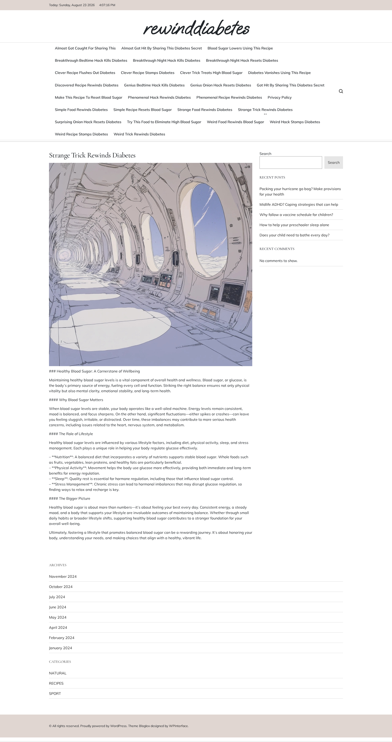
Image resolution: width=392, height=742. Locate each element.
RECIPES (56, 683)
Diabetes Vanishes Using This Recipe (279, 72)
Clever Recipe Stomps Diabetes (147, 72)
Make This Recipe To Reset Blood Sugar (88, 97)
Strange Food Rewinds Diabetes (204, 109)
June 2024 (57, 607)
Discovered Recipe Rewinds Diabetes (86, 85)
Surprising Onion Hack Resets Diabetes (88, 122)
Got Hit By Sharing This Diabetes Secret (290, 85)
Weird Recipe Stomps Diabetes (81, 134)
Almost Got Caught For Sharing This (85, 48)
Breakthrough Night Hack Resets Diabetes (242, 60)
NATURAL (57, 673)
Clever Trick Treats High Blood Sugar (211, 72)
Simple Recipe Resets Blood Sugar (142, 109)
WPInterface (178, 726)
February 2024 (61, 637)
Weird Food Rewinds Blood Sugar (235, 122)
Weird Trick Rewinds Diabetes (139, 134)
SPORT (55, 693)
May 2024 (57, 617)
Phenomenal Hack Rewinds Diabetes (159, 97)
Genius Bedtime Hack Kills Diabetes (154, 85)
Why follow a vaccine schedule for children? (296, 214)
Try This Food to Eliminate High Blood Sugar (164, 122)
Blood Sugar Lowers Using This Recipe (240, 48)
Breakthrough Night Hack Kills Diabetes (166, 60)
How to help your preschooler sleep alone (294, 225)
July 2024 (57, 597)
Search (265, 153)
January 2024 (60, 648)
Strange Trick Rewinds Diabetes (265, 109)
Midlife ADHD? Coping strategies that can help (299, 204)
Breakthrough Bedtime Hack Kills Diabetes (91, 60)
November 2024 (63, 576)
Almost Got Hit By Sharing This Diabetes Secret (161, 48)
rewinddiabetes (196, 27)
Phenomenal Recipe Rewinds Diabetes (229, 97)
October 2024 (61, 586)
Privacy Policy (280, 97)
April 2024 (58, 627)
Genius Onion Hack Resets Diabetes (220, 85)
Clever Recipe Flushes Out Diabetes (85, 72)
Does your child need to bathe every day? (294, 235)
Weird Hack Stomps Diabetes (295, 122)
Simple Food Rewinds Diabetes (81, 109)
